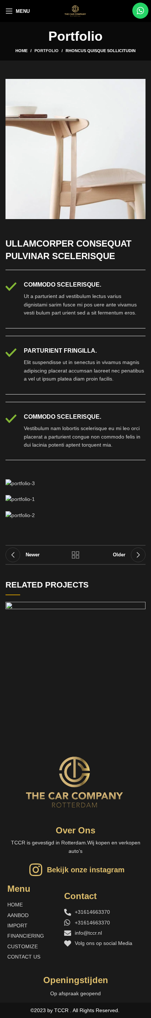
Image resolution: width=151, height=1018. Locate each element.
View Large (140, 607)
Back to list (75, 555)
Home (21, 50)
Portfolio (46, 50)
